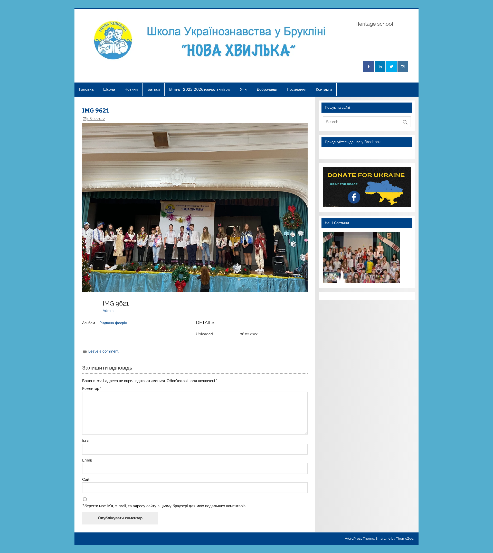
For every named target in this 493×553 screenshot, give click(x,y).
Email (87, 460)
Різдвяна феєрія (113, 323)
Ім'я (85, 441)
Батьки (153, 89)
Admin (108, 311)
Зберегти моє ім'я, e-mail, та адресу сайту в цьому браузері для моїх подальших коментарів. (164, 506)
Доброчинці (267, 89)
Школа (109, 89)
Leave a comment (103, 351)
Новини (131, 89)
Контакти (324, 89)
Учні (243, 89)
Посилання (296, 89)
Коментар (91, 389)
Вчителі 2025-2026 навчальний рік (199, 89)
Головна (86, 89)
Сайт (86, 480)
